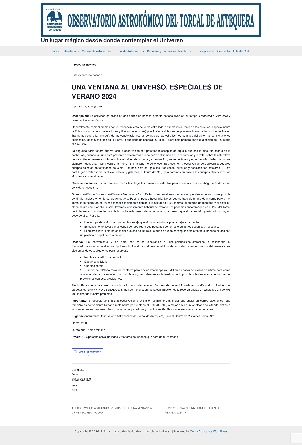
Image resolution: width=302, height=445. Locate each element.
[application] (77, 51)
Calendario (69, 51)
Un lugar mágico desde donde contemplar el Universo (112, 40)
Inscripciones (205, 51)
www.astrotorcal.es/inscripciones (106, 246)
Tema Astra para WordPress (208, 431)
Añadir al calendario (90, 351)
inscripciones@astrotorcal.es (186, 242)
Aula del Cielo (241, 51)
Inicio (55, 51)
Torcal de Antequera (127, 51)
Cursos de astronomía (96, 51)
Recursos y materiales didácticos (169, 51)
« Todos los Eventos (84, 64)
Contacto (223, 51)
